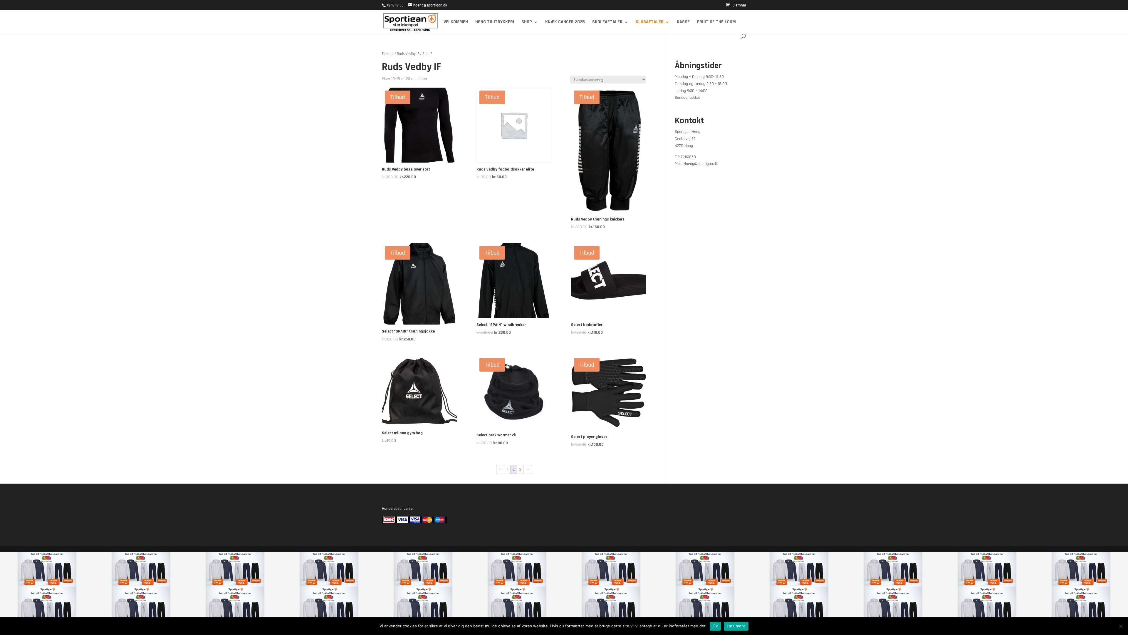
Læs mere (736, 626)
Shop (526, 22)
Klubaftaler (650, 22)
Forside (388, 53)
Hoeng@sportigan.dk (701, 163)
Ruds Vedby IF (408, 53)
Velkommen (456, 22)
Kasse (683, 22)
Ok (715, 626)
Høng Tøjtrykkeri (494, 22)
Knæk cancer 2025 (565, 22)
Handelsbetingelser (398, 508)
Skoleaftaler (607, 22)
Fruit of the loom (716, 22)
